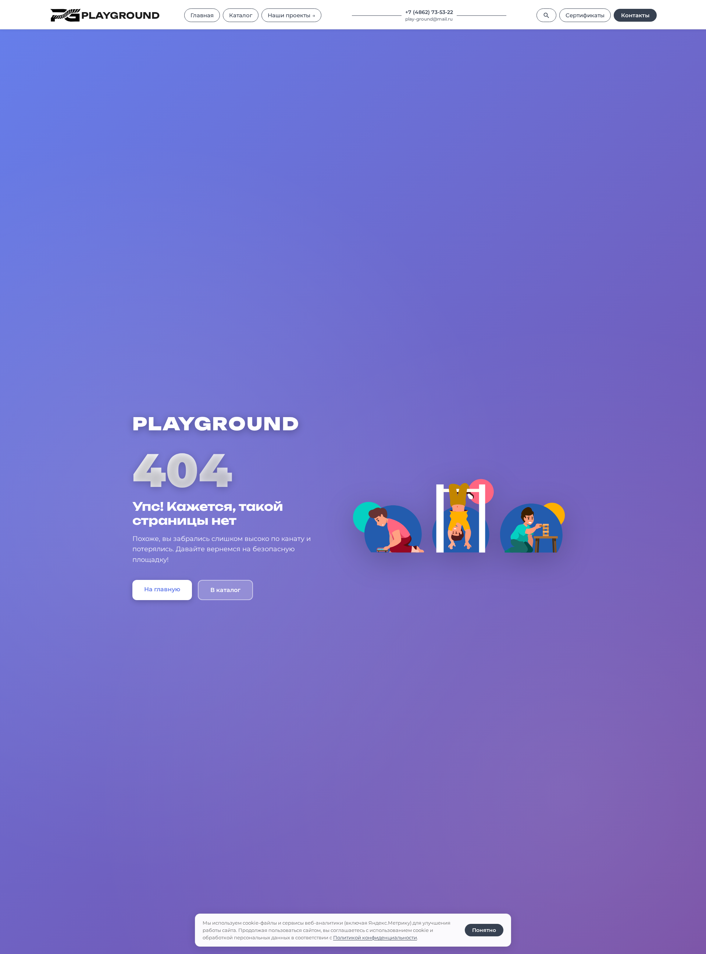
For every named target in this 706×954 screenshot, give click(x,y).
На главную (162, 589)
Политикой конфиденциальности (375, 937)
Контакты (635, 15)
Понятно (484, 930)
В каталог (225, 590)
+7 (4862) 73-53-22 (429, 12)
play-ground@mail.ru (429, 19)
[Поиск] (546, 15)
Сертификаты (585, 15)
